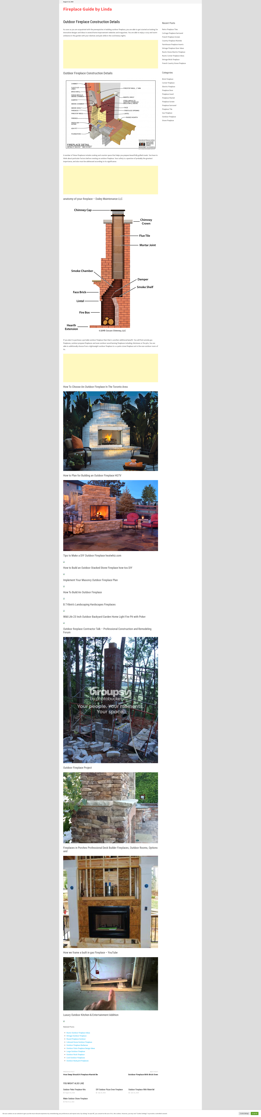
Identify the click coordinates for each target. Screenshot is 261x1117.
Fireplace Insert (168, 94)
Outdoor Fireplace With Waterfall (141, 1089)
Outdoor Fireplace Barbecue (77, 1045)
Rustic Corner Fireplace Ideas (173, 56)
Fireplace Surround (169, 105)
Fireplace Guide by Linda (87, 9)
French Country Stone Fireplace (174, 63)
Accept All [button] (254, 1113)
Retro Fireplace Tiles (170, 29)
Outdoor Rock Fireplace (75, 1054)
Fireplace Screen (168, 101)
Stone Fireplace (168, 120)
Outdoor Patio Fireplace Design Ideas (80, 1048)
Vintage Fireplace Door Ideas (173, 48)
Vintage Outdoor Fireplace (76, 1036)
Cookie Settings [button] (244, 1113)
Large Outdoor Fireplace (75, 1051)
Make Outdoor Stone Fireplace (75, 1098)
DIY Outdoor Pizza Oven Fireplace (109, 1089)
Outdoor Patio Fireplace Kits (74, 1089)
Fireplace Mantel (168, 98)
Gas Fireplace (167, 113)
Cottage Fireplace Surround (172, 33)
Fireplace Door (167, 90)
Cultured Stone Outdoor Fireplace (79, 1042)
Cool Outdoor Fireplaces (75, 1057)
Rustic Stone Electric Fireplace (173, 52)
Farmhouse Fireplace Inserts (173, 44)
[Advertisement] (110, 54)
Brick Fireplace (167, 79)
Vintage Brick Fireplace (170, 59)
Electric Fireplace (168, 86)
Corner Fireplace (168, 83)
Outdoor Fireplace (169, 116)
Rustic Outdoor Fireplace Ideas (78, 1033)
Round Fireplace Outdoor (76, 1039)
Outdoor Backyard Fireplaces (77, 1061)
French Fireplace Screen (171, 37)
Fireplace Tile (167, 109)
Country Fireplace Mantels (172, 40)
